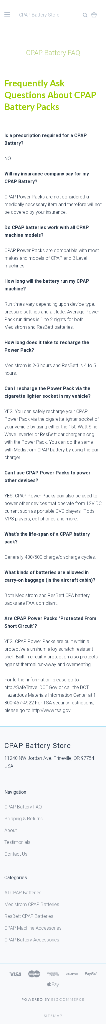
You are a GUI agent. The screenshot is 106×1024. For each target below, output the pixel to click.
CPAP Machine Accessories (33, 928)
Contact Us (15, 854)
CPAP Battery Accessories (31, 940)
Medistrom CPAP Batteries (31, 904)
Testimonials (17, 842)
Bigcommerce (68, 999)
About (10, 830)
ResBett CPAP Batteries (28, 916)
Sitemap (53, 1015)
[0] (94, 14)
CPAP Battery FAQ (23, 807)
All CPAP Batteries (23, 892)
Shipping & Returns (23, 818)
